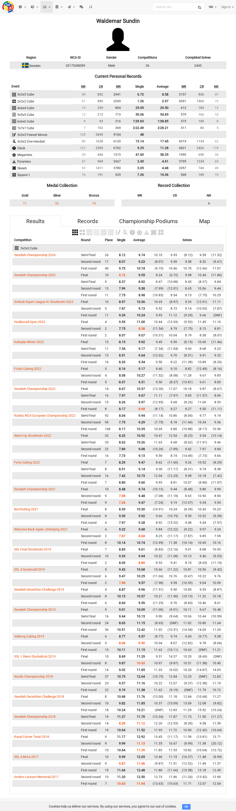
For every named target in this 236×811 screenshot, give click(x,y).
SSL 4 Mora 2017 (26, 757)
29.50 (164, 108)
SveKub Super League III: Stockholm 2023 (43, 302)
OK (186, 806)
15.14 (140, 141)
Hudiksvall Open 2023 (29, 322)
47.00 (140, 154)
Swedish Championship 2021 (35, 489)
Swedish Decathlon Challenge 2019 (39, 589)
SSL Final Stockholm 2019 (32, 549)
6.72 (140, 94)
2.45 (140, 161)
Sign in (226, 7)
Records (87, 221)
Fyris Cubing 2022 (27, 462)
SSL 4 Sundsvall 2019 (29, 569)
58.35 (164, 154)
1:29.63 (138, 121)
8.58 (165, 94)
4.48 (165, 168)
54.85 (164, 114)
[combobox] (178, 7)
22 (57, 203)
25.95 (140, 108)
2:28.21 (163, 128)
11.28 (164, 148)
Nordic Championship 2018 (33, 676)
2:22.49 (138, 128)
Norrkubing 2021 (26, 509)
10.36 (164, 175)
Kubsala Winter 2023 (29, 342)
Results (35, 221)
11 (25, 203)
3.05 (140, 168)
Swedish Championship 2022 (35, 389)
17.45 (164, 141)
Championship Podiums (148, 221)
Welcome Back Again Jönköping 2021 (41, 529)
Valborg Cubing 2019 (29, 636)
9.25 (140, 148)
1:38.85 (163, 121)
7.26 (140, 175)
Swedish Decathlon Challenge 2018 (39, 696)
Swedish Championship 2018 (35, 716)
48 (142, 134)
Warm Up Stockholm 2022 (32, 435)
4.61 (165, 161)
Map (204, 221)
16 (94, 203)
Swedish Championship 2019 (35, 609)
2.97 (165, 101)
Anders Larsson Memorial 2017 (36, 777)
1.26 (140, 101)
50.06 (140, 114)
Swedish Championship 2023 (35, 275)
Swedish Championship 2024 (35, 255)
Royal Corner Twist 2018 (31, 737)
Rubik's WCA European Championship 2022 (45, 415)
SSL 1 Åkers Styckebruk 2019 (35, 656)
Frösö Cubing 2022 (27, 369)
